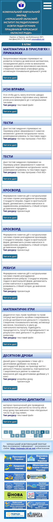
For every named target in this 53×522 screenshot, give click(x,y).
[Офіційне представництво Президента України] (15, 461)
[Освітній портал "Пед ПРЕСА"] (38, 517)
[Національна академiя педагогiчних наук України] (15, 489)
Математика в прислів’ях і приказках (26, 51)
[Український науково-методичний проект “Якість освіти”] (38, 508)
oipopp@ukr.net (38, 39)
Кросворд (11, 190)
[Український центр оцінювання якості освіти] (38, 498)
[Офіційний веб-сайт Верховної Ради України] (38, 461)
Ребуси (9, 268)
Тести (8, 123)
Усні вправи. (14, 89)
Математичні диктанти (24, 399)
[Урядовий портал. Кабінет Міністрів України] (15, 470)
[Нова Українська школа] (15, 499)
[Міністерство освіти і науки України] (38, 470)
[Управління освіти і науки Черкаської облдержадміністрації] (38, 478)
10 (23, 435)
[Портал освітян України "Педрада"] (15, 518)
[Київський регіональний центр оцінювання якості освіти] (15, 508)
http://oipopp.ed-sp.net (22, 448)
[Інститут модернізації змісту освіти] (38, 489)
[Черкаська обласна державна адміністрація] (15, 480)
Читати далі (10, 78)
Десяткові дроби (18, 355)
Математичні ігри (19, 309)
